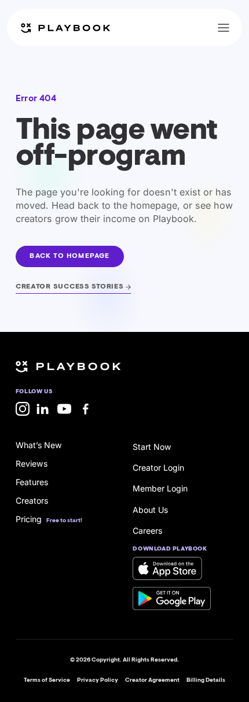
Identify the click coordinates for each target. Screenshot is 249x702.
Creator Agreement (152, 680)
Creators (32, 500)
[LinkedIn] (43, 409)
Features (32, 482)
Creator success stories (70, 286)
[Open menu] (223, 27)
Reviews (31, 463)
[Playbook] (65, 28)
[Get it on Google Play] (172, 598)
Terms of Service (47, 680)
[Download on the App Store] (167, 568)
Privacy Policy (97, 680)
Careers (147, 530)
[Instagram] (23, 409)
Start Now (152, 447)
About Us (150, 510)
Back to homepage (69, 256)
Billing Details (205, 680)
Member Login (160, 488)
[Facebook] (86, 409)
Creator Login (158, 467)
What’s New (39, 445)
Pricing (29, 519)
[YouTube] (64, 409)
